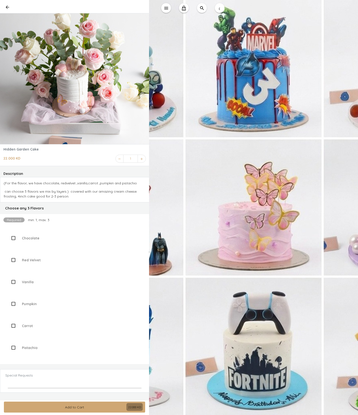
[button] (74, 208)
